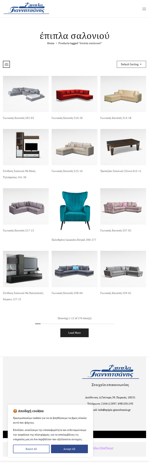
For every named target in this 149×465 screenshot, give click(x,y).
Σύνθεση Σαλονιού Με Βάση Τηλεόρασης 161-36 (19, 174)
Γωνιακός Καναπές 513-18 (115, 117)
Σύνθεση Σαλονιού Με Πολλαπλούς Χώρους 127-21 (23, 296)
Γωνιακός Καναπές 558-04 (67, 293)
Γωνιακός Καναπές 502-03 (18, 117)
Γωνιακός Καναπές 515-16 (67, 171)
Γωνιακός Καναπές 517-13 (18, 230)
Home (50, 43)
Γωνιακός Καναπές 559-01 (115, 293)
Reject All (31, 448)
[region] (50, 431)
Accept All (69, 448)
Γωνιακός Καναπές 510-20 (67, 117)
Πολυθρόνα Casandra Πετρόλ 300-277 (74, 239)
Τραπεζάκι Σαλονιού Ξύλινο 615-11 (120, 171)
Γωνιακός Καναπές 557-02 (115, 230)
